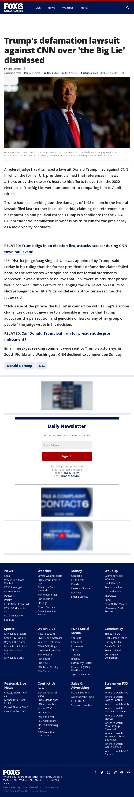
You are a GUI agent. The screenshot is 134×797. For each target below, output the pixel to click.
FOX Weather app (48, 594)
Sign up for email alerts (47, 694)
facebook (95, 772)
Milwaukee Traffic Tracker (115, 610)
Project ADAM (113, 650)
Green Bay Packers (15, 637)
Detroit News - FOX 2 (16, 707)
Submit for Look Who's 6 (114, 577)
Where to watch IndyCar (114, 717)
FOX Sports (44, 658)
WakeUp (111, 571)
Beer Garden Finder (116, 637)
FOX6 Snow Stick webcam (47, 613)
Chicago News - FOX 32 (15, 694)
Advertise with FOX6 (82, 696)
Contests (43, 688)
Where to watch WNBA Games (114, 745)
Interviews (110, 595)
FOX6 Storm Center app (49, 581)
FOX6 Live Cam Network (46, 589)
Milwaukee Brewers (15, 633)
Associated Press (12, 72)
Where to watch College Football (114, 698)
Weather (44, 571)
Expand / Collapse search (128, 7)
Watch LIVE (46, 629)
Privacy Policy (71, 472)
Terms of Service (69, 476)
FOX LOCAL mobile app (15, 610)
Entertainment (12, 591)
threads (115, 772)
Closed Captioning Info (48, 726)
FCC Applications (47, 720)
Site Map (9, 619)
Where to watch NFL (116, 692)
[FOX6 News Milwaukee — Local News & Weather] (15, 7)
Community (114, 629)
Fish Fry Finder (113, 642)
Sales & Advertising (80, 685)
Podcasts (9, 595)
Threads (75, 654)
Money (76, 571)
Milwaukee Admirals (15, 646)
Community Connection (111, 656)
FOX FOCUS (78, 701)
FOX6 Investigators (15, 587)
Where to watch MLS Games (116, 752)
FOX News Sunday (48, 667)
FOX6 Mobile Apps (48, 699)
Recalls (75, 584)
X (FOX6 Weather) (81, 674)
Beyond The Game (14, 642)
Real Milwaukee (113, 587)
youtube (122, 772)
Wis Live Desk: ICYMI (49, 642)
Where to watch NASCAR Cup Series (116, 710)
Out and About (113, 591)
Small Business (79, 596)
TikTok (75, 650)
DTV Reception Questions (46, 734)
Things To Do (112, 633)
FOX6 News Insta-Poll (16, 604)
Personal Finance (81, 588)
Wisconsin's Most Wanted (14, 581)
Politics (8, 599)
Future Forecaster (48, 607)
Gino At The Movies (116, 604)
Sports (9, 629)
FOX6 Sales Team (81, 692)
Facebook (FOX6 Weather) (80, 668)
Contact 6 (76, 575)
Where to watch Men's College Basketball (114, 726)
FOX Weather (45, 598)
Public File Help (46, 716)
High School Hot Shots (13, 652)
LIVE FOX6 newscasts (50, 637)
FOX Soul (43, 663)
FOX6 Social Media (80, 631)
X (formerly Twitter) (82, 663)
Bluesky (75, 658)
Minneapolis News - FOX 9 (15, 701)
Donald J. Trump (32, 72)
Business (76, 592)
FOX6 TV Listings (47, 646)
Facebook (76, 642)
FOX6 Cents (77, 580)
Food (108, 599)
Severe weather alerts (50, 575)
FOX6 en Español (13, 615)
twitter (102, 772)
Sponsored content (82, 705)
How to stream (46, 633)
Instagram (77, 646)
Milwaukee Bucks (14, 657)
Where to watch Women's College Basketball (114, 736)
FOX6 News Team (48, 704)
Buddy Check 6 (113, 646)
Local (7, 575)
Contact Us (46, 683)
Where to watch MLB (117, 704)
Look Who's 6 (112, 583)
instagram (108, 772)
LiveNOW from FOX (49, 650)
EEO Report (44, 712)
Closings (42, 603)
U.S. (42, 366)
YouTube (76, 637)
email (128, 772)
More (84, 7)
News (8, 571)
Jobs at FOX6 (45, 708)
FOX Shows (44, 671)
